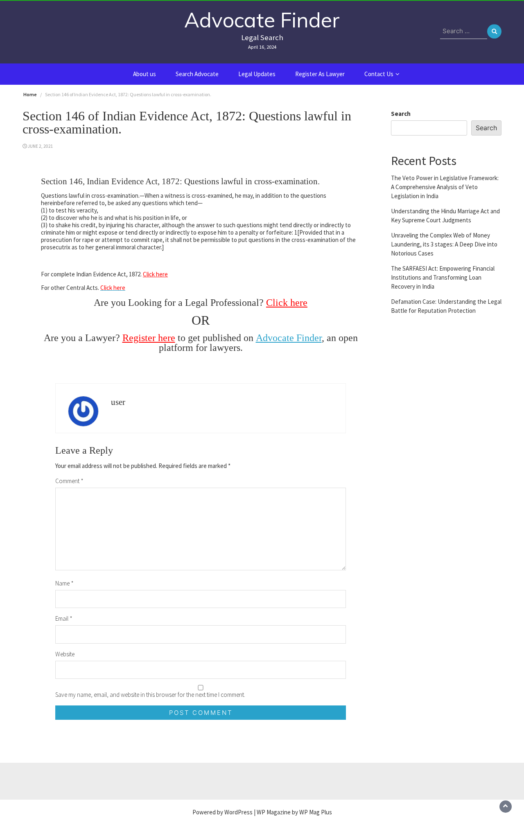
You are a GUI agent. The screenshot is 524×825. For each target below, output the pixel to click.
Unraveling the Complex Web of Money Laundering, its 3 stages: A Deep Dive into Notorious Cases (444, 244)
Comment (69, 481)
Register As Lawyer (320, 74)
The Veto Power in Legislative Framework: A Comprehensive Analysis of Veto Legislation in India (445, 186)
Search (401, 114)
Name (64, 583)
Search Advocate (197, 74)
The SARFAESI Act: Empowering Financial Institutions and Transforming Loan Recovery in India (443, 277)
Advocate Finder (262, 20)
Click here (155, 274)
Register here (148, 337)
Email (63, 618)
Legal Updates (257, 74)
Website (65, 654)
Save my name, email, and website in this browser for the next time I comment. (150, 694)
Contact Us (378, 74)
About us (144, 74)
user (118, 402)
